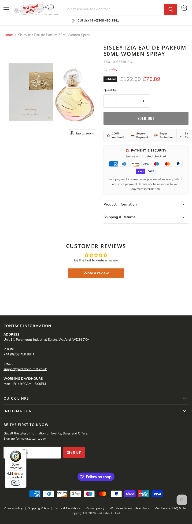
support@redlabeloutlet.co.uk (25, 369)
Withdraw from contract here (129, 508)
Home (8, 35)
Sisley (113, 69)
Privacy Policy (13, 508)
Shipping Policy (38, 508)
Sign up (74, 452)
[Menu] (23, 451)
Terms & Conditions (67, 508)
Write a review (96, 273)
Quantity (109, 90)
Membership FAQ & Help (171, 508)
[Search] (170, 9)
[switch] (15, 483)
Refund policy (95, 508)
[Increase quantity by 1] (143, 101)
